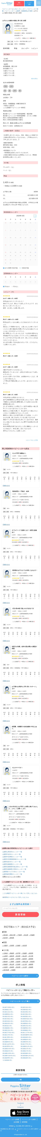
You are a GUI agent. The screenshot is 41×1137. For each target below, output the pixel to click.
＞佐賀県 (5, 967)
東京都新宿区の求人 (26, 1009)
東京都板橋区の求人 (8, 1028)
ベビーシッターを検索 (12, 1119)
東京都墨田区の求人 (8, 1014)
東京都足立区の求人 (8, 1030)
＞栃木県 (5, 938)
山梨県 (18, 11)
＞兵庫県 (11, 945)
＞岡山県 (11, 964)
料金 (15, 48)
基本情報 (6, 48)
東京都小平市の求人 (26, 1044)
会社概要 (16, 1122)
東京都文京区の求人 (8, 1012)
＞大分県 (24, 967)
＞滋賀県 (17, 961)
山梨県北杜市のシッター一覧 (11, 861)
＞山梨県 (11, 959)
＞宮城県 (24, 953)
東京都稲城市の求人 (26, 1058)
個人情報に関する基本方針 (23, 1126)
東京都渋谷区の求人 (8, 1021)
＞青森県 (11, 953)
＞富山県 (24, 956)
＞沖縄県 (12, 970)
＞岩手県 (17, 953)
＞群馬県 (11, 938)
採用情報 (24, 1122)
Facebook (20, 1103)
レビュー (35, 48)
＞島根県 (5, 964)
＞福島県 (11, 956)
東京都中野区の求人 (26, 1021)
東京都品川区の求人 (8, 1016)
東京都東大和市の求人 (9, 1053)
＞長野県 (17, 959)
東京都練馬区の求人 (26, 1028)
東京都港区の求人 (7, 1009)
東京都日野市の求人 (8, 1046)
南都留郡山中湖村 (26, 11)
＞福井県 (5, 959)
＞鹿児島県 (5, 970)
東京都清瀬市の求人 (26, 1053)
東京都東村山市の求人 (27, 1046)
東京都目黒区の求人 (26, 1016)
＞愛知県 (5, 961)
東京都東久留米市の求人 (9, 1055)
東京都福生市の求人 (8, 1051)
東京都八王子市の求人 (27, 1032)
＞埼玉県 (25, 935)
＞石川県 (30, 956)
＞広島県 (17, 964)
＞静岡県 (30, 959)
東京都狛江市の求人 (26, 1051)
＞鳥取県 (32, 961)
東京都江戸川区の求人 (9, 1032)
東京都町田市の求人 (26, 1042)
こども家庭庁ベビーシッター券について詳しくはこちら (19, 893)
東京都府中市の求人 (8, 1039)
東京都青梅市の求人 (26, 1037)
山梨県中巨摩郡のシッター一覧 (12, 857)
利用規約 (11, 1126)
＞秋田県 (30, 953)
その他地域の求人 (7, 1060)
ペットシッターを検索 (29, 1119)
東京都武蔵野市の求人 (27, 1035)
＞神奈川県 (11, 935)
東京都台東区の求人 (26, 1012)
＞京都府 (17, 945)
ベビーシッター (10, 11)
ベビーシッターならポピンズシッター (14, 9)
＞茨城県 (32, 935)
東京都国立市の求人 (26, 1048)
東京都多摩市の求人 (8, 1058)
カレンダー (25, 48)
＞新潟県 (17, 956)
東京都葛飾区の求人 (26, 1030)
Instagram (20, 1107)
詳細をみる (6, 485)
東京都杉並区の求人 (8, 1023)
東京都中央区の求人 (26, 1007)
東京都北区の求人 (7, 1025)
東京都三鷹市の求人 (8, 1037)
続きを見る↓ (34, 78)
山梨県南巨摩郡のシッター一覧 (12, 874)
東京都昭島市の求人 (26, 1039)
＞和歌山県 (24, 961)
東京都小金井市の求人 (9, 1044)
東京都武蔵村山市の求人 (27, 1055)
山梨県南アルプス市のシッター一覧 (13, 871)
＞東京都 (5, 935)
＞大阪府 (5, 945)
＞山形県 (5, 956)
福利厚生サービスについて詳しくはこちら (15, 897)
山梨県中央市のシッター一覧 (11, 854)
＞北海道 (5, 953)
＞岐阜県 (24, 959)
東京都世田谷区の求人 (27, 1018)
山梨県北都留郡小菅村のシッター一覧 (14, 869)
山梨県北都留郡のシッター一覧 (12, 864)
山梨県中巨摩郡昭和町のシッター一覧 (14, 859)
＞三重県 (11, 961)
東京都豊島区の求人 (26, 1023)
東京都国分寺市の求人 (9, 1048)
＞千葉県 (19, 935)
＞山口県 (24, 964)
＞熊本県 (17, 967)
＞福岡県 (30, 964)
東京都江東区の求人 (26, 1014)
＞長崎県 (11, 967)
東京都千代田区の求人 (9, 1007)
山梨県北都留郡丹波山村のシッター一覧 (15, 866)
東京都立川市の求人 (8, 1035)
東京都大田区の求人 (8, 1018)
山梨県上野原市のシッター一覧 (12, 852)
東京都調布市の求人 (8, 1042)
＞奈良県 (24, 945)
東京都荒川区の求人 (26, 1025)
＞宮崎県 (30, 967)
